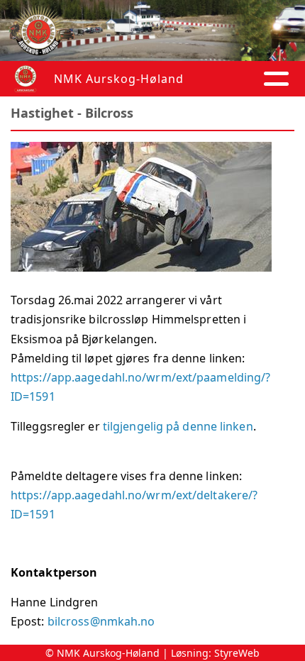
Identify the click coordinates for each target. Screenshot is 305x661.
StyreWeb (237, 653)
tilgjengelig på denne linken (178, 426)
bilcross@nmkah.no (101, 621)
